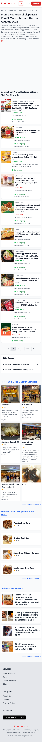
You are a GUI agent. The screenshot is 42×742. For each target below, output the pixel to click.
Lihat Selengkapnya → (31, 504)
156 (27, 349)
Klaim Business (9, 673)
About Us (7, 696)
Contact (6, 699)
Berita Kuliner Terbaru (12, 588)
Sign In (27, 3)
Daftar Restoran (9, 680)
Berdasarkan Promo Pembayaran (18, 370)
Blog (4, 677)
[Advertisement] (21, 66)
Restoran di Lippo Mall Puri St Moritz (19, 382)
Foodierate (8, 3)
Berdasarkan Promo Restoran (16, 364)
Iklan (5, 684)
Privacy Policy (9, 703)
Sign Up (36, 3)
